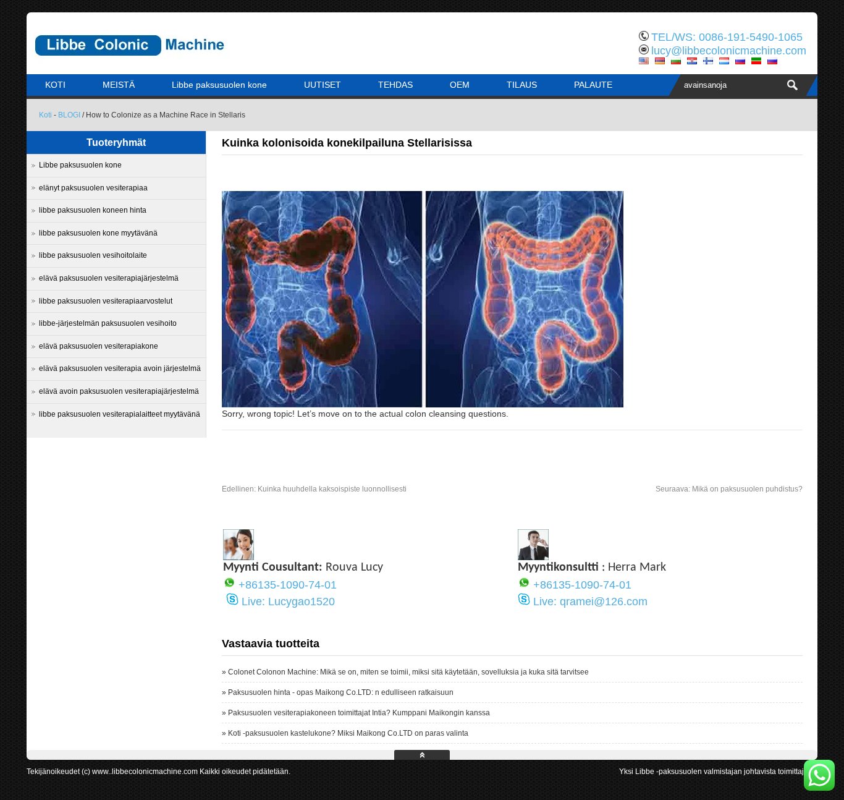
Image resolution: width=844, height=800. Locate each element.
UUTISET (322, 85)
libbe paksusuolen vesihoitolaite (93, 255)
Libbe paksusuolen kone (219, 85)
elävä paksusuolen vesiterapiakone (98, 346)
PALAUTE (593, 85)
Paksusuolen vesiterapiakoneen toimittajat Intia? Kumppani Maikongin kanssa (359, 713)
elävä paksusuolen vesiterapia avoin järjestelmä (120, 368)
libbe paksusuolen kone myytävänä (98, 233)
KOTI (55, 85)
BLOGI (69, 115)
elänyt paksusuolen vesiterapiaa (93, 188)
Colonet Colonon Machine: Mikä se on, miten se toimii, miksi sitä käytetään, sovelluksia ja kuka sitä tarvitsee (408, 672)
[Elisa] (238, 557)
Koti (45, 115)
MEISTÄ (119, 85)
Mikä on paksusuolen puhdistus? (729, 489)
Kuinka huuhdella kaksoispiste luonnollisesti (314, 489)
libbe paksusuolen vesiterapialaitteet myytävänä (119, 414)
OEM (460, 85)
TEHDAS (395, 85)
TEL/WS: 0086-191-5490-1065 (727, 37)
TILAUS (522, 85)
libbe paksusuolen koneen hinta (92, 210)
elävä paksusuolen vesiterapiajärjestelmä (109, 278)
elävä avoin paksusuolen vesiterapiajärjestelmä (119, 391)
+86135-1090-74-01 (287, 585)
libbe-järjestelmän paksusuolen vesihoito (108, 323)
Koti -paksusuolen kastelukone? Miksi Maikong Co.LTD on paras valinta (348, 733)
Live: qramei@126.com (590, 601)
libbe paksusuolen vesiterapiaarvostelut (105, 301)
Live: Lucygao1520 (288, 601)
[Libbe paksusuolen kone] (156, 65)
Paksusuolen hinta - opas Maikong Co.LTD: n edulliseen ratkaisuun (341, 692)
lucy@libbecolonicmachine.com (728, 51)
